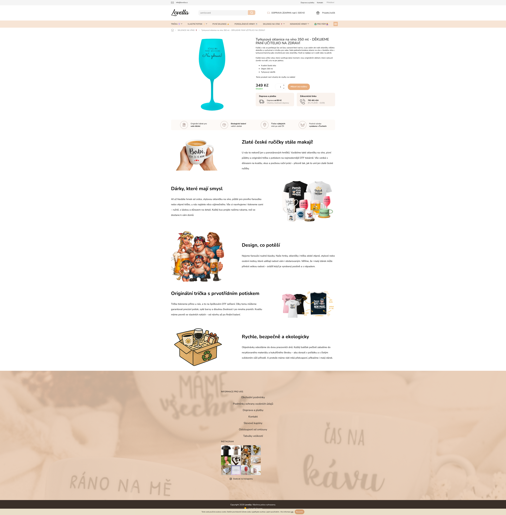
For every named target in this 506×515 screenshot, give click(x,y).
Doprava (307, 2)
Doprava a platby (253, 410)
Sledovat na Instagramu (243, 479)
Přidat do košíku (299, 87)
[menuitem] (176, 24)
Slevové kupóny (253, 423)
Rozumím (299, 512)
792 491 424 (313, 100)
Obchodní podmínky (253, 397)
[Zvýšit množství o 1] (283, 85)
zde (292, 512)
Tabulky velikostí (253, 436)
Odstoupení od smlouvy (253, 429)
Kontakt (320, 2)
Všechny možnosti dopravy (278, 103)
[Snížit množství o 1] (283, 88)
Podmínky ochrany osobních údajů (253, 404)
